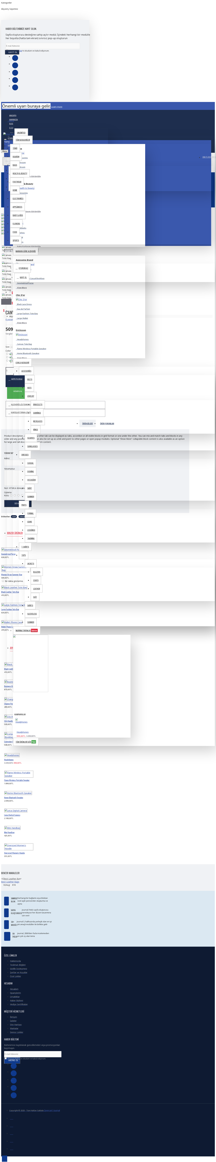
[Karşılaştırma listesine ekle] (16, 556)
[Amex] (11, 1141)
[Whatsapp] (15, 87)
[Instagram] (15, 73)
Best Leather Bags (10, 881)
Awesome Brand (24, 260)
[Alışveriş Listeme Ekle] (5, 556)
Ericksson (21, 330)
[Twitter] (15, 65)
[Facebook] (15, 58)
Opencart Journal (52, 1110)
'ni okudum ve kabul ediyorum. (29, 50)
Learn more (56, 106)
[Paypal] (11, 1133)
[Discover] (11, 1148)
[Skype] (15, 80)
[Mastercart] (11, 1125)
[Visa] (11, 1118)
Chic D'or (20, 295)
